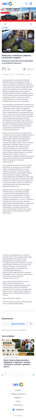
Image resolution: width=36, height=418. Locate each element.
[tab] (5, 373)
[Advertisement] (18, 234)
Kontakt (18, 390)
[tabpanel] (18, 14)
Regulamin (18, 398)
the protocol (18, 405)
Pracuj (18, 401)
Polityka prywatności (18, 394)
